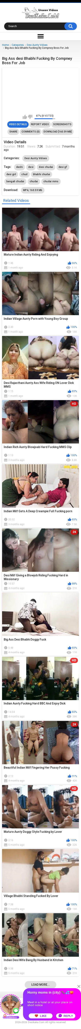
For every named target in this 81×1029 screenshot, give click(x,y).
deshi (19, 167)
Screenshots (62, 124)
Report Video (40, 124)
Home (5, 45)
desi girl (11, 174)
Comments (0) (31, 131)
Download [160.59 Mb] (58, 131)
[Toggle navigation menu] (40, 36)
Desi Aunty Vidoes (37, 45)
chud (24, 174)
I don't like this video (30, 117)
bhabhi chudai (41, 174)
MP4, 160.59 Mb (32, 190)
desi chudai (46, 167)
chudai (34, 181)
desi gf (63, 167)
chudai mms (51, 181)
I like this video (25, 117)
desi (30, 167)
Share (13, 131)
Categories (18, 45)
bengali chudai (15, 181)
